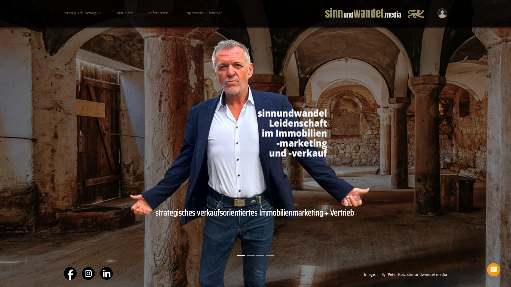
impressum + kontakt (203, 13)
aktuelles (125, 13)
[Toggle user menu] (442, 13)
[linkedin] (106, 278)
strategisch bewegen (82, 13)
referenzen (158, 13)
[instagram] (88, 278)
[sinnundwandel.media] (374, 13)
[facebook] (70, 278)
